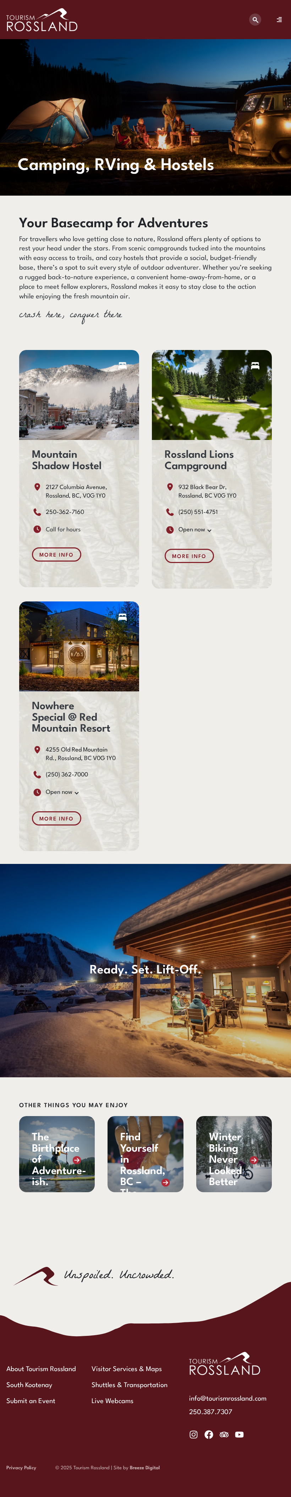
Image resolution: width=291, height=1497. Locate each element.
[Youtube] (239, 1434)
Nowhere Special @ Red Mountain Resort (71, 717)
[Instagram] (193, 1434)
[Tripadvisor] (224, 1434)
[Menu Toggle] (279, 19)
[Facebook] (208, 1434)
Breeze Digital (145, 1468)
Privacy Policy (21, 1468)
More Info (56, 555)
